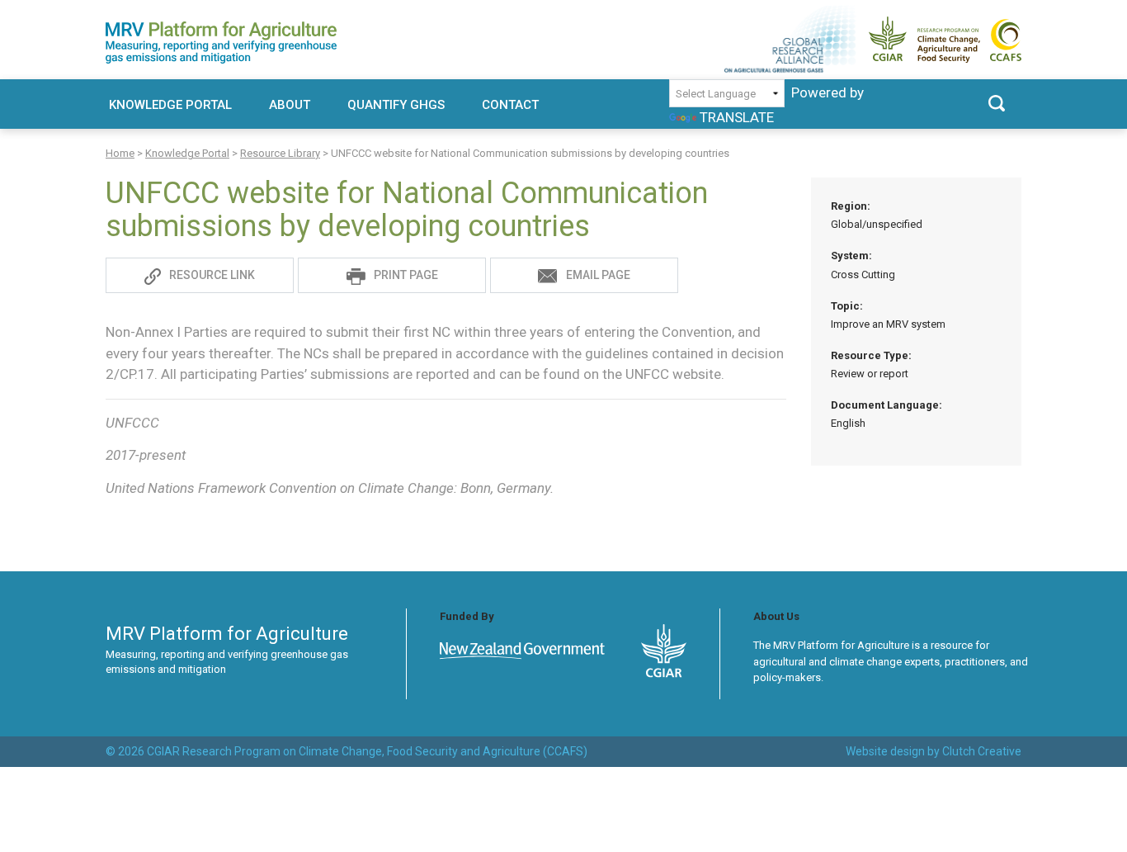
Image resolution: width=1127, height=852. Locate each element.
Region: (876, 215)
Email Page (598, 275)
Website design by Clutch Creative (933, 751)
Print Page (406, 275)
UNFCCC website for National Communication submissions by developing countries (407, 210)
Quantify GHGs (396, 104)
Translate (737, 117)
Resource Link (212, 275)
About (289, 104)
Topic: (888, 315)
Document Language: (886, 414)
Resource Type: (871, 364)
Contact (510, 104)
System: (863, 264)
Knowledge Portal (170, 104)
